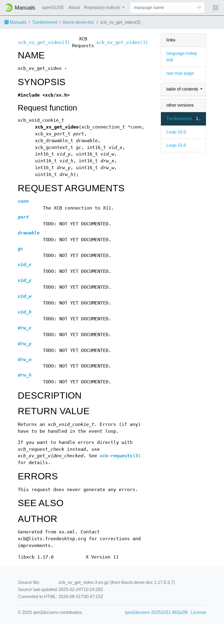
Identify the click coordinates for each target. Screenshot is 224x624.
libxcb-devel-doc (79, 22)
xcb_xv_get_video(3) (44, 42)
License (198, 612)
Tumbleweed (44, 22)
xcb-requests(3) (120, 455)
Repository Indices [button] (102, 7)
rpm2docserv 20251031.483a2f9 (156, 612)
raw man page (180, 73)
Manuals (17, 22)
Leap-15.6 (176, 145)
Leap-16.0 (176, 132)
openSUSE (53, 7)
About (74, 7)
